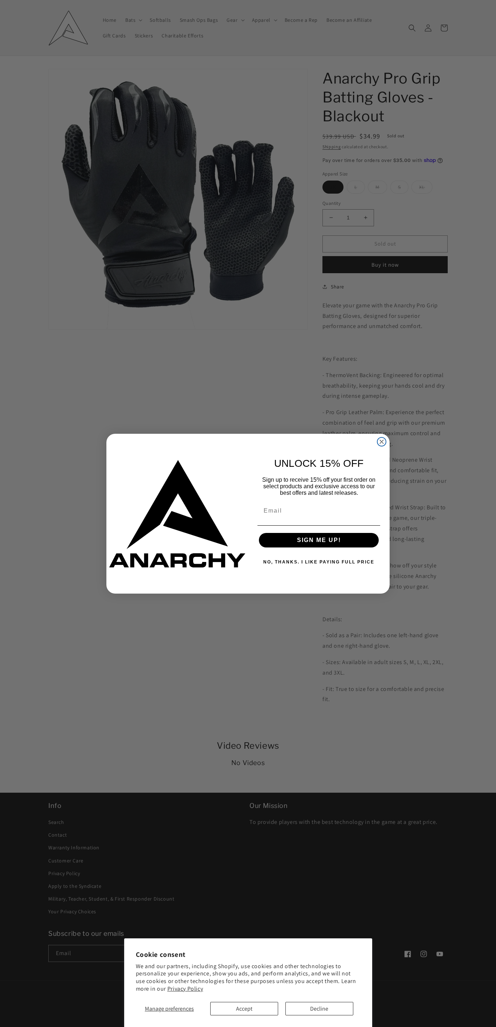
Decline (319, 1008)
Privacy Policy (185, 988)
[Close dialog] (381, 441)
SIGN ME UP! (319, 540)
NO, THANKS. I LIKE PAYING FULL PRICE (318, 562)
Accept (244, 1008)
